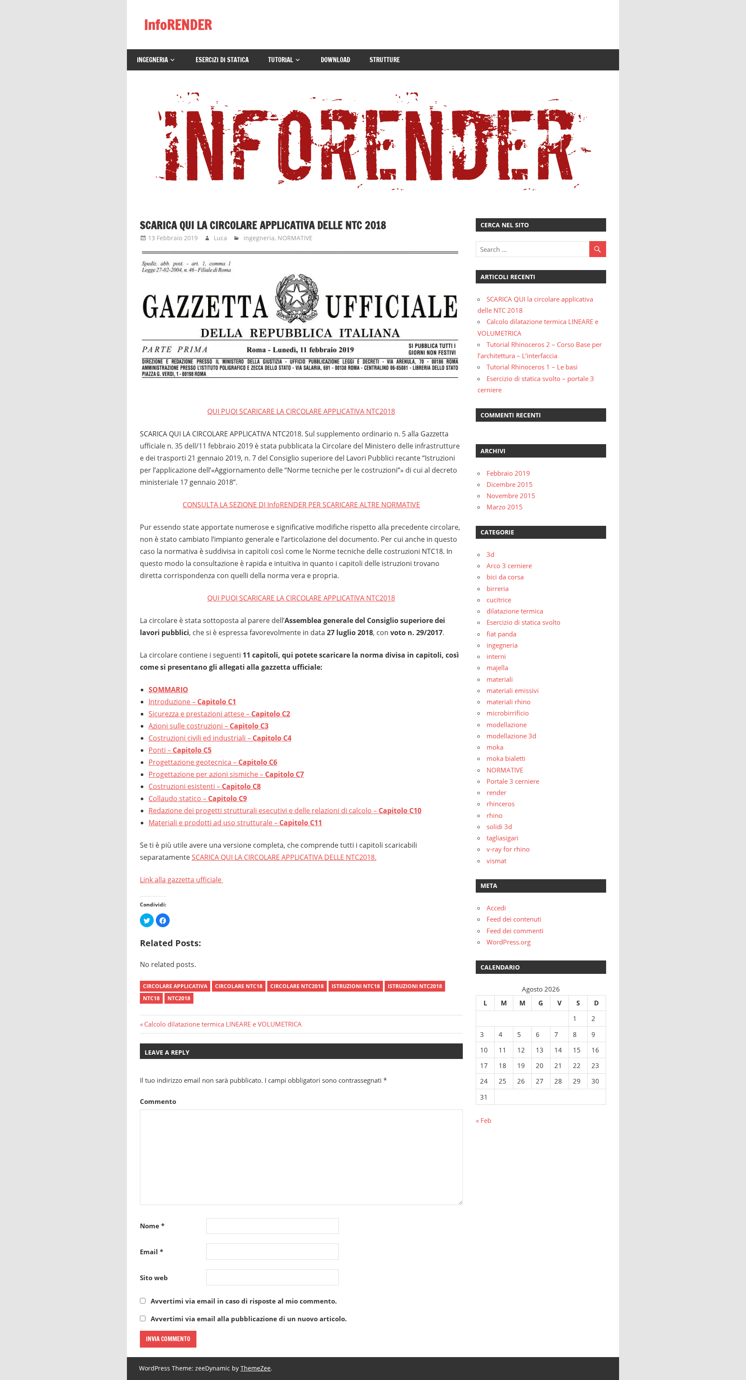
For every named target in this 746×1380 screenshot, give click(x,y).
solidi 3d (499, 826)
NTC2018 (179, 998)
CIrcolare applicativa (175, 986)
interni (496, 656)
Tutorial (280, 59)
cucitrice (499, 599)
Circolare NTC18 (238, 986)
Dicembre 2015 (510, 484)
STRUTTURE (385, 59)
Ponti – (161, 750)
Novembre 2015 (511, 495)
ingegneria (259, 238)
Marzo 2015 (505, 506)
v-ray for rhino (508, 849)
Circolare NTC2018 (297, 986)
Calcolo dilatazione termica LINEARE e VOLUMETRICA (223, 1024)
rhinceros (501, 803)
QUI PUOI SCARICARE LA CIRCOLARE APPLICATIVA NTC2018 (301, 411)
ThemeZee (255, 1368)
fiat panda (501, 634)
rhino (495, 815)
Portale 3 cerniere (513, 781)
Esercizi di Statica (222, 59)
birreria (498, 588)
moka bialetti (506, 758)
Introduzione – (173, 701)
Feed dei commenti (515, 930)
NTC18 (151, 998)
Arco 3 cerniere (509, 565)
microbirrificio (508, 713)
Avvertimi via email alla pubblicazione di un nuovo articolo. (249, 1318)
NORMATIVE (295, 238)
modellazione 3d (511, 735)
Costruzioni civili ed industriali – (201, 738)
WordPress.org (509, 942)
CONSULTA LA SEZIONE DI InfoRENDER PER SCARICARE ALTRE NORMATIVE (301, 504)
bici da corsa (505, 576)
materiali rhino (509, 701)
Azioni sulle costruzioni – (189, 726)
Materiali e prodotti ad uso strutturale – (214, 822)
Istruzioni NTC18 (356, 986)
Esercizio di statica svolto (523, 622)
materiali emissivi (513, 690)
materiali (500, 679)
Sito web (154, 1277)
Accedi (496, 907)
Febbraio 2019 (508, 473)
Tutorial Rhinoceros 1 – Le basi (532, 366)
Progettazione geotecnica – (193, 762)
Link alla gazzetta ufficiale (181, 879)
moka (495, 747)
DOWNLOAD (335, 59)
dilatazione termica (515, 611)
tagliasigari (502, 837)
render (496, 792)
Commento (158, 1101)
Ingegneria (152, 59)
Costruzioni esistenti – (185, 786)
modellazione (507, 724)
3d (490, 554)
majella (497, 667)
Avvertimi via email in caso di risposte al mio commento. (244, 1301)
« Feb (483, 1120)
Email (151, 1251)
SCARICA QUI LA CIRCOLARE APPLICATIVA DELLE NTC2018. (284, 857)
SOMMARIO (168, 689)
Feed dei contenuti (514, 919)
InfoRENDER (178, 25)
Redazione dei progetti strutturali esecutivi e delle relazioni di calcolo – (264, 810)
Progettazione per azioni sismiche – (207, 774)
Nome (152, 1225)
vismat (496, 860)
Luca (220, 238)
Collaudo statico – (178, 798)
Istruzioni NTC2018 (415, 986)
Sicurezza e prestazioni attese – (200, 714)
